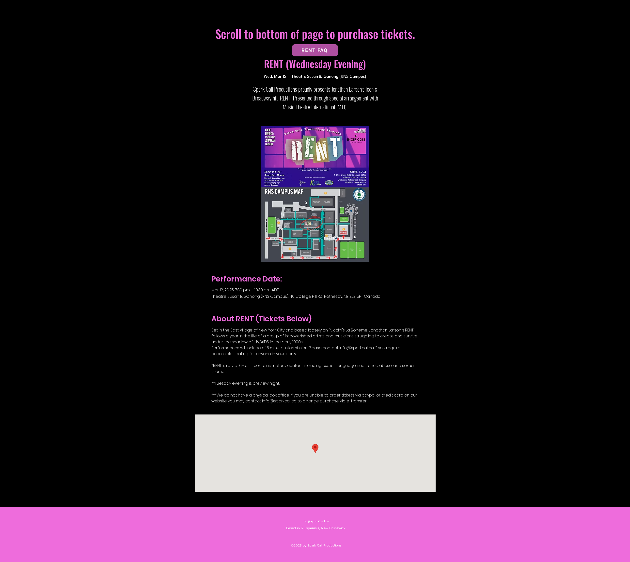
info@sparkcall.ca (315, 521)
